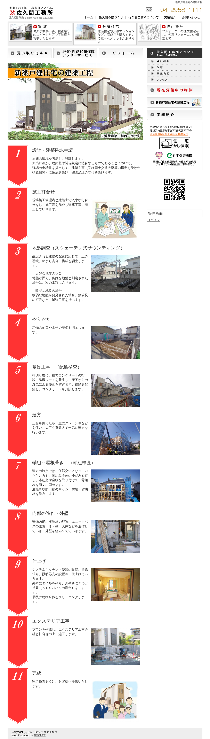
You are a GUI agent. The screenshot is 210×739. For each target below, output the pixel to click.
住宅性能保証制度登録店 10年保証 (169, 134)
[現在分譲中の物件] (174, 86)
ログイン (153, 220)
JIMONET (40, 735)
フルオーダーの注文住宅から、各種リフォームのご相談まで (180, 34)
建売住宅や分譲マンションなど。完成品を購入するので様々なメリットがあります (116, 36)
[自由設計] (150, 25)
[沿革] (174, 66)
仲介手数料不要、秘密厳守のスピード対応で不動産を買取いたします (51, 34)
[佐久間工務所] (31, 6)
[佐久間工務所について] (174, 50)
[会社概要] (174, 60)
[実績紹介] (174, 111)
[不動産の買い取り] (21, 25)
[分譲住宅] (85, 25)
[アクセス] (174, 78)
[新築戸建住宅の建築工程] (174, 99)
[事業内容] (174, 72)
